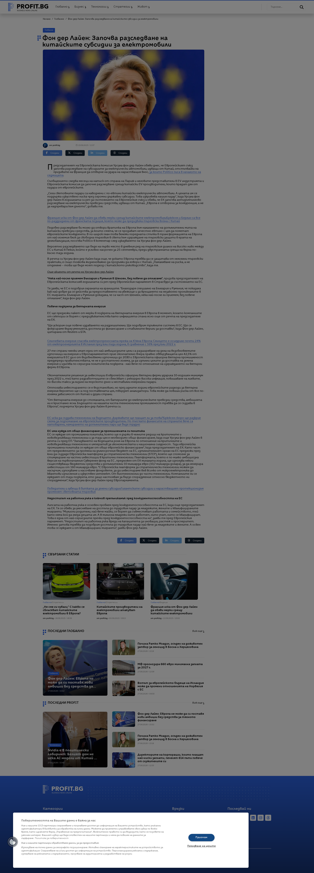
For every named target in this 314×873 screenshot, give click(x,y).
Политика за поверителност (52, 838)
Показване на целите (201, 846)
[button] (12, 842)
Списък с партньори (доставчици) (41, 858)
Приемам (201, 837)
